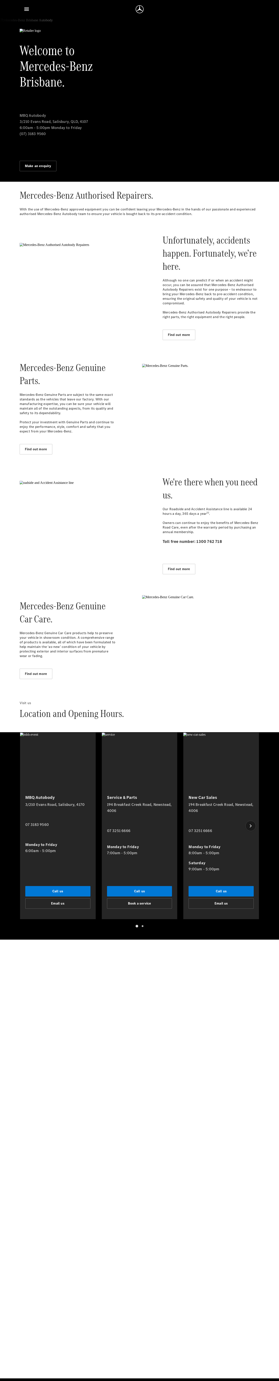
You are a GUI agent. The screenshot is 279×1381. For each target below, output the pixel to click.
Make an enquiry (38, 166)
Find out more (179, 334)
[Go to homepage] (139, 9)
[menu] (27, 9)
